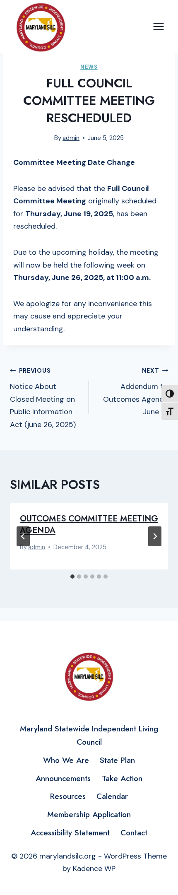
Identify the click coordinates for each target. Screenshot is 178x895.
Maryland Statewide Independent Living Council (89, 735)
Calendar (112, 796)
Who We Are (66, 760)
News (89, 67)
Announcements (63, 778)
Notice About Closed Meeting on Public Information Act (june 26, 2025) (43, 398)
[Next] (154, 536)
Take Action (122, 778)
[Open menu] (158, 26)
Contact (133, 832)
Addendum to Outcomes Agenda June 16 (135, 392)
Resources (68, 796)
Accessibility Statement (70, 832)
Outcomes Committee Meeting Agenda (89, 524)
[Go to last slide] (23, 536)
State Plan (117, 760)
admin (71, 138)
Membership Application (89, 814)
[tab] (72, 576)
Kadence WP (94, 868)
